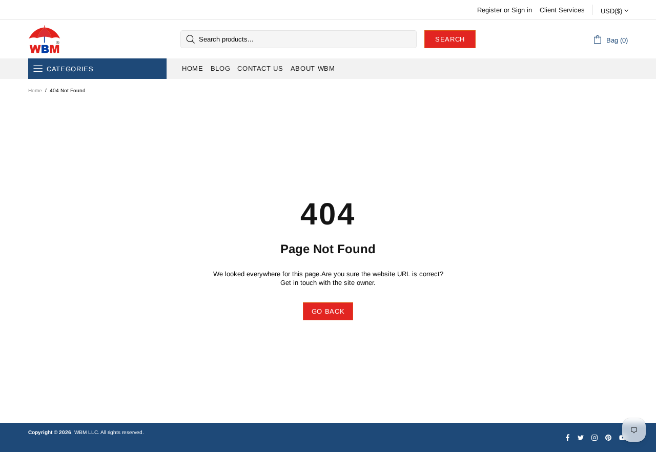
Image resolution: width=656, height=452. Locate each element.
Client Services (562, 10)
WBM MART (44, 39)
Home (35, 90)
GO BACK (328, 311)
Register (489, 10)
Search (450, 39)
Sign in (521, 10)
